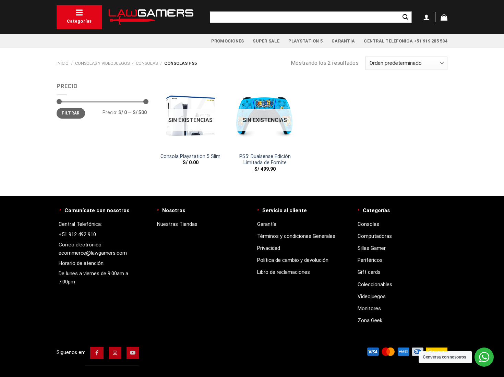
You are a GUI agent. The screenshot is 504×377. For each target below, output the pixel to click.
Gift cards (369, 272)
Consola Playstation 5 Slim (190, 156)
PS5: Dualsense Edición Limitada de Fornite (265, 160)
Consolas (147, 63)
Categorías (79, 21)
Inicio (63, 63)
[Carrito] (444, 17)
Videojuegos (372, 296)
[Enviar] (405, 17)
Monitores (369, 308)
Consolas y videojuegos (102, 63)
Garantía (343, 41)
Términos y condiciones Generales (296, 236)
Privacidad (268, 248)
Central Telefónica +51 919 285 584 (405, 41)
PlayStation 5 (305, 41)
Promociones (227, 41)
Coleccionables (375, 284)
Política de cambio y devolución (292, 260)
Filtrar (71, 113)
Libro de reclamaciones (283, 272)
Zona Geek (370, 320)
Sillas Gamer (372, 248)
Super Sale (266, 41)
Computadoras (375, 236)
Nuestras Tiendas (177, 224)
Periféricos (370, 260)
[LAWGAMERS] (151, 17)
